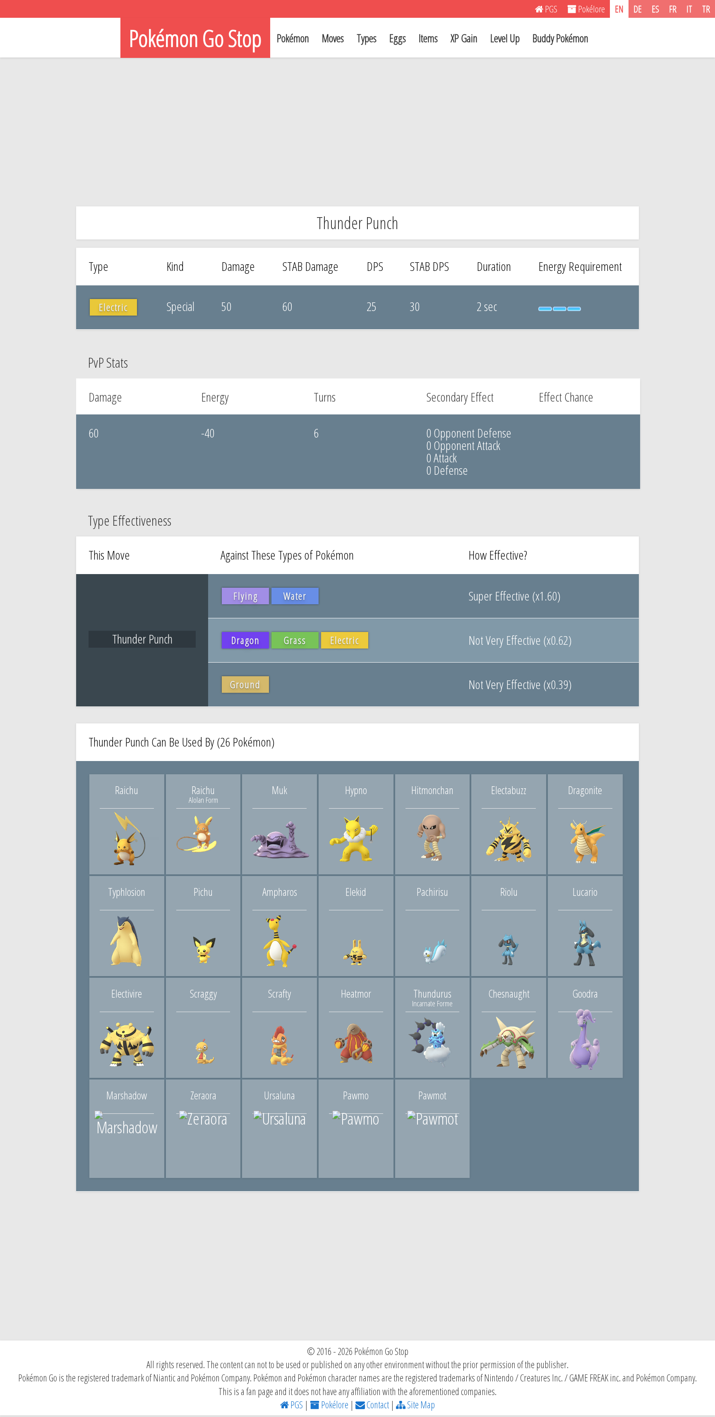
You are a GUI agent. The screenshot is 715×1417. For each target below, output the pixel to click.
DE (637, 8)
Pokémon (293, 38)
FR (673, 8)
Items (428, 38)
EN (619, 8)
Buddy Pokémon (560, 38)
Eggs (397, 38)
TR (706, 8)
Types (367, 38)
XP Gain (464, 38)
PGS (296, 1404)
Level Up (505, 38)
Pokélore (333, 1404)
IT (689, 8)
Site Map (420, 1404)
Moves (333, 38)
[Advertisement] (357, 132)
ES (655, 8)
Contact (377, 1404)
